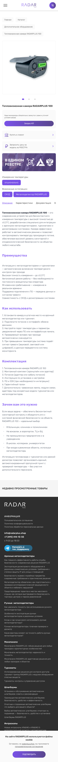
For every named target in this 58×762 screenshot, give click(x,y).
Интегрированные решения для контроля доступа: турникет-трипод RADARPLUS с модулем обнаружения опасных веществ (28, 674)
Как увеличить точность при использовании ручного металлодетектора (28, 608)
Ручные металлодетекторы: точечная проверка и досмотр (26, 627)
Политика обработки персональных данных (23, 527)
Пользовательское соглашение (18, 520)
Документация (43, 203)
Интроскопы (11, 723)
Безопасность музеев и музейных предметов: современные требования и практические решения (27, 577)
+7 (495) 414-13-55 (14, 537)
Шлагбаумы (10, 687)
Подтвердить (29, 754)
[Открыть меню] (5, 5)
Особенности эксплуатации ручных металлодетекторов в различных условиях (23, 614)
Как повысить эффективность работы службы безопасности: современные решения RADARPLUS (27, 561)
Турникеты (10, 668)
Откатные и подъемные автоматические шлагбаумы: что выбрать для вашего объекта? (27, 705)
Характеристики (24, 203)
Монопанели (11, 642)
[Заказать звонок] (52, 5)
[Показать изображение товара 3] (35, 99)
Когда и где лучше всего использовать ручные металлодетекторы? (25, 621)
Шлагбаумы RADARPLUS (15, 717)
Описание (7, 203)
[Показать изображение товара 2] (29, 99)
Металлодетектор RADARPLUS (31, 194)
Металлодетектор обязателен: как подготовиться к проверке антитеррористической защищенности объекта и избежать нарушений (27, 585)
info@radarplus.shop (15, 533)
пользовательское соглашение (29, 746)
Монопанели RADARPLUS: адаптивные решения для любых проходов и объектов (27, 660)
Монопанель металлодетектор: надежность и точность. (24, 653)
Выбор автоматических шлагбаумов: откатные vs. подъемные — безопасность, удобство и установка (27, 712)
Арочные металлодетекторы (19, 556)
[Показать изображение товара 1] (23, 99)
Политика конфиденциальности (18, 523)
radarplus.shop (28, 744)
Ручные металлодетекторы (19, 603)
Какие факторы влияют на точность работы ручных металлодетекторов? (27, 634)
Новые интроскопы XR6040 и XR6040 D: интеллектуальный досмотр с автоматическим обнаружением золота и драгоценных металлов (25, 730)
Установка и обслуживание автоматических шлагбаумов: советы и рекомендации (24, 692)
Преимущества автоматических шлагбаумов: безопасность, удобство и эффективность (24, 699)
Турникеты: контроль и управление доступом (24, 681)
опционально (11, 182)
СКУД (7, 194)
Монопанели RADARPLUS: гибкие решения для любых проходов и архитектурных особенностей (28, 647)
